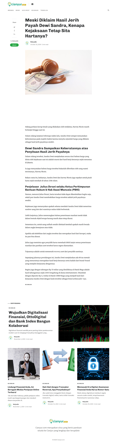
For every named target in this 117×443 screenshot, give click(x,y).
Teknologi (44, 10)
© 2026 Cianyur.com (58, 440)
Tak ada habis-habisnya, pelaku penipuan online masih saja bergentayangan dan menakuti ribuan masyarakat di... (24, 398)
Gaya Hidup (25, 10)
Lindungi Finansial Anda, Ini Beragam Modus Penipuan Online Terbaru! (23, 389)
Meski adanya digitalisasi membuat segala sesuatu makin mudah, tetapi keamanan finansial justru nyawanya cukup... (91, 395)
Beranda (11, 10)
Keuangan (34, 10)
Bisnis (18, 10)
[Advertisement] (58, 111)
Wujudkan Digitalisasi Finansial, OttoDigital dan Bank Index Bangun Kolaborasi (29, 319)
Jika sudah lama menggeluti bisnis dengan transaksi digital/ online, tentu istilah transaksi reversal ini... (58, 395)
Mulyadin (33, 42)
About (14, 45)
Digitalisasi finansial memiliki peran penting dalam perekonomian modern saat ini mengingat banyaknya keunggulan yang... (31, 331)
